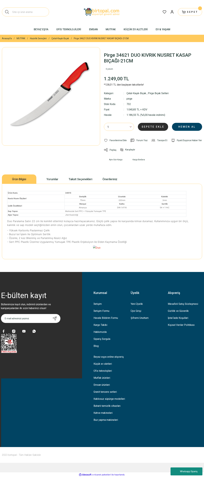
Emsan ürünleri (102, 384)
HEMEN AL (187, 126)
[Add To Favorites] (115, 140)
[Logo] (102, 12)
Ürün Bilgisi (19, 179)
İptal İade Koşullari (178, 317)
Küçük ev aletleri (103, 363)
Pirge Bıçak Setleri (158, 93)
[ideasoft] (85, 474)
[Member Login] (172, 12)
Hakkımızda (100, 331)
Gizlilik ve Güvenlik (178, 310)
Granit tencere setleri (105, 391)
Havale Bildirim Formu (106, 317)
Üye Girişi (136, 310)
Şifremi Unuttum (140, 317)
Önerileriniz (109, 179)
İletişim (98, 303)
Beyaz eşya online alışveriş (109, 356)
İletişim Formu (101, 310)
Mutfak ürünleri (102, 377)
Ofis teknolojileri (103, 370)
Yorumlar (52, 179)
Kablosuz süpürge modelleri (109, 398)
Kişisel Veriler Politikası (181, 324)
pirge (129, 98)
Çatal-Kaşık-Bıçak (136, 93)
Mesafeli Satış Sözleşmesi (183, 303)
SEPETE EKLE (153, 126)
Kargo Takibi (100, 324)
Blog (96, 345)
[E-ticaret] (101, 474)
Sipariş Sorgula (102, 338)
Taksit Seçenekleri (80, 179)
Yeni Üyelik (137, 303)
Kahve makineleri (103, 412)
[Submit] (54, 318)
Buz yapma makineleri (106, 419)
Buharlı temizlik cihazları (107, 405)
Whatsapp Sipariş (188, 471)
